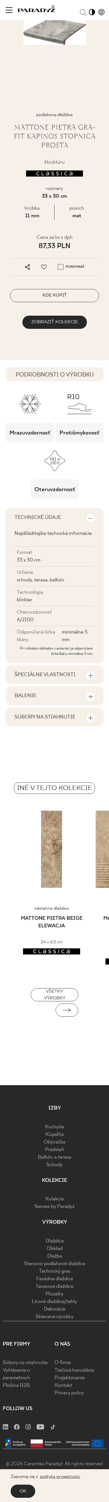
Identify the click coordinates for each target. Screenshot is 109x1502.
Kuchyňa (54, 1127)
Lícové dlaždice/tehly (54, 1302)
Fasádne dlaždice (54, 1279)
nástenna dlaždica (51, 908)
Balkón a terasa (54, 1157)
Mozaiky (54, 1294)
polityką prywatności (60, 1476)
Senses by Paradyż (54, 1207)
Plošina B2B (16, 1385)
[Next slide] (67, 1010)
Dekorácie (54, 1309)
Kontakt (63, 1385)
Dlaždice (55, 1241)
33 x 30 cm (54, 196)
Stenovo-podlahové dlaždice (54, 1264)
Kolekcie (55, 1199)
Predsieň (54, 1150)
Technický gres (54, 1271)
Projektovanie (69, 1378)
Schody (54, 1165)
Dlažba (54, 1256)
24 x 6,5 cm (52, 942)
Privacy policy (69, 1393)
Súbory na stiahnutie (25, 1363)
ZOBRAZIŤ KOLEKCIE (54, 322)
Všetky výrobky (54, 995)
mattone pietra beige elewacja (51, 922)
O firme (62, 1363)
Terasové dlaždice (54, 1287)
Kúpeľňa (55, 1135)
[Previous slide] (42, 1010)
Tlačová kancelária (74, 1370)
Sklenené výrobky (54, 1317)
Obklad (55, 1249)
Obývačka (54, 1142)
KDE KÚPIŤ (54, 295)
